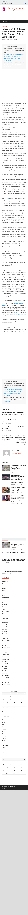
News (3, 595)
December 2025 (6, 640)
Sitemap (3, 788)
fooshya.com (15, 8)
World (3, 613)
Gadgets (4, 588)
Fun (3, 586)
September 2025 (6, 647)
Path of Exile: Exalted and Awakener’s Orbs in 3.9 (13, 565)
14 (7, 702)
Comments (12, 539)
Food (3, 583)
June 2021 (4, 668)
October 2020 (5, 682)
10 (17, 699)
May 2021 (4, 670)
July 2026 (4, 624)
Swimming (4, 604)
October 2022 (5, 659)
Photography (5, 597)
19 (24, 702)
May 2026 (4, 629)
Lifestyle (4, 593)
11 (21, 699)
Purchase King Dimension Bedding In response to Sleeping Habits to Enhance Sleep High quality (13, 559)
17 (17, 702)
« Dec (3, 711)
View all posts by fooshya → (18, 453)
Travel (3, 609)
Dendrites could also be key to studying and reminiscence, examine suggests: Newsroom (13, 413)
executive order (17, 312)
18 (21, 702)
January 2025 (5, 654)
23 (14, 705)
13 (3, 702)
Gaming (4, 590)
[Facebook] (25, 3)
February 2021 (5, 675)
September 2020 (6, 684)
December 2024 (6, 656)
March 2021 (5, 673)
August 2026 (5, 622)
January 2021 (5, 677)
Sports (3, 602)
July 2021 (4, 666)
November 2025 (6, 643)
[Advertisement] (15, 17)
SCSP (9, 225)
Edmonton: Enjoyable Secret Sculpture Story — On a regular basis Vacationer (18, 489)
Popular (5, 539)
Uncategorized (5, 611)
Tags (18, 539)
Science (4, 600)
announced (16, 219)
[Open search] (25, 21)
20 (3, 705)
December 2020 (6, 680)
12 (24, 699)
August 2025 (5, 650)
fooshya (16, 39)
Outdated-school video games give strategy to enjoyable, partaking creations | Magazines (18, 467)
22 (10, 705)
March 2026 (5, 633)
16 (14, 702)
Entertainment (5, 581)
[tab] (5, 539)
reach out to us (7, 66)
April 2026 (4, 631)
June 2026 (4, 626)
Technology (4, 26)
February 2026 (5, 636)
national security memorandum (18, 314)
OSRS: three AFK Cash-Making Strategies (12, 571)
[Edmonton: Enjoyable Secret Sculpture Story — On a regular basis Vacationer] (6, 487)
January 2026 (5, 638)
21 (7, 705)
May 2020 (4, 687)
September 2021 (6, 661)
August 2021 (5, 663)
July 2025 (4, 652)
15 (10, 702)
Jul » (6, 711)
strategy (16, 210)
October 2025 (5, 645)
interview (6, 198)
